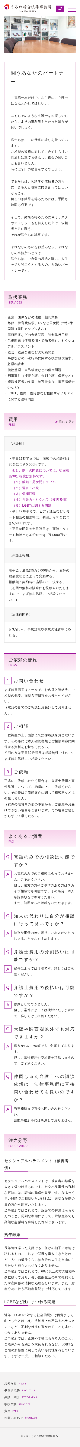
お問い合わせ (21, 1418)
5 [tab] (61, 60)
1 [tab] (14, 60)
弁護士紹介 (20, 1397)
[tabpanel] (40, 34)
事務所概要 (19, 1390)
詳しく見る (67, 421)
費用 (11, 1411)
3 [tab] (37, 60)
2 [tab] (25, 60)
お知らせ (15, 1383)
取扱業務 (17, 1404)
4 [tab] (49, 60)
